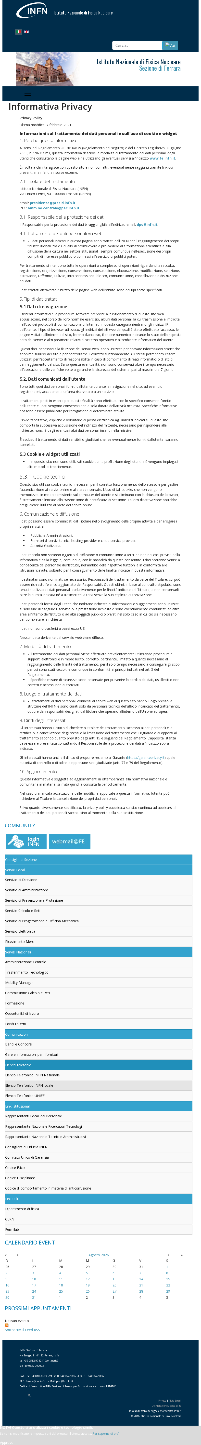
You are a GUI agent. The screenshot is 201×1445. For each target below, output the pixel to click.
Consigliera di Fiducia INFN (26, 1147)
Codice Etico (15, 1167)
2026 (105, 1255)
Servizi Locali (15, 870)
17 (34, 1285)
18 (61, 1285)
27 (114, 1291)
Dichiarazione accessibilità (166, 1405)
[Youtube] (37, 1395)
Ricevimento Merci (20, 941)
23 (7, 1291)
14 (141, 1279)
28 (141, 1291)
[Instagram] (44, 1395)
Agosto (94, 1255)
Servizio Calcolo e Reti (22, 910)
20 (114, 1285)
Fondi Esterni (15, 1023)
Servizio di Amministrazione (27, 890)
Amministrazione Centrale (25, 962)
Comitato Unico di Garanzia (27, 1157)
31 (34, 1297)
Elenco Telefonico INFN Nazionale (32, 1075)
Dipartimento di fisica (22, 1208)
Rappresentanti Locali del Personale (33, 1116)
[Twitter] (29, 1395)
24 (34, 1291)
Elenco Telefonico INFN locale (29, 1085)
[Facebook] (20, 1395)
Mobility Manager (19, 982)
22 (168, 1285)
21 (141, 1285)
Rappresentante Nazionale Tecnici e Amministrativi (45, 1136)
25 (61, 1291)
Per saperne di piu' (106, 1434)
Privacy (162, 1400)
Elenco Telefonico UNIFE (25, 1095)
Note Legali (175, 1400)
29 (168, 1291)
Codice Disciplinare (20, 1178)
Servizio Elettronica (20, 931)
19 (88, 1285)
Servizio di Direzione (21, 879)
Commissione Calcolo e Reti (27, 992)
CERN (9, 1219)
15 (168, 1279)
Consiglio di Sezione (21, 859)
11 (61, 1279)
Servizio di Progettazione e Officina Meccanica (42, 921)
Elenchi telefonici (18, 1065)
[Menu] (28, 93)
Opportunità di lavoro (22, 1013)
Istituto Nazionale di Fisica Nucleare (83, 12)
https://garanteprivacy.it (145, 757)
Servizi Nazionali (18, 952)
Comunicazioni (16, 1034)
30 (7, 1297)
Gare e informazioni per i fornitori (31, 1054)
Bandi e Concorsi (18, 1044)
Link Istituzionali (17, 1106)
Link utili (11, 1198)
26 (88, 1291)
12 (88, 1279)
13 (114, 1279)
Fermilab (12, 1229)
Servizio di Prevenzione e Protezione (34, 900)
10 (34, 1279)
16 (7, 1285)
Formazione (14, 1003)
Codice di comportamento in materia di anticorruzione (48, 1188)
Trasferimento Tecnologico (27, 972)
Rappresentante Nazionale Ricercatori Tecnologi (43, 1126)
